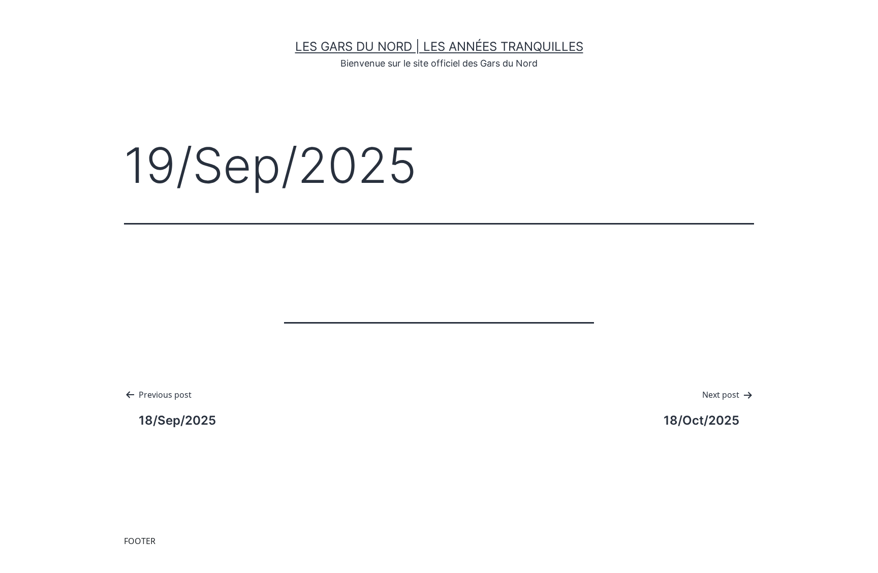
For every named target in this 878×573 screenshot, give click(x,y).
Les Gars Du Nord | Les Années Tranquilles (439, 46)
